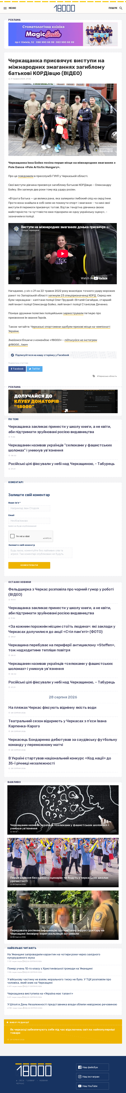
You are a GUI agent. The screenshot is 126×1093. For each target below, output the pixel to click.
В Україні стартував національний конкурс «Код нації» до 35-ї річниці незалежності (59, 761)
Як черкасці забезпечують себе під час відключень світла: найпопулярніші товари (62, 1031)
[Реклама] (63, 34)
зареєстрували (73, 313)
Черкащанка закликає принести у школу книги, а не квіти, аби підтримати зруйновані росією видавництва (59, 610)
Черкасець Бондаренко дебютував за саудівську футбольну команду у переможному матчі (62, 742)
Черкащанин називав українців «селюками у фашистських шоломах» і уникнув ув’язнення (60, 666)
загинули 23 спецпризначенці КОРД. (72, 295)
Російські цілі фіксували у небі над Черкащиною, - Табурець (61, 464)
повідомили (25, 176)
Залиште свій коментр (21, 545)
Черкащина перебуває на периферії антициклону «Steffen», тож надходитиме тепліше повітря (61, 647)
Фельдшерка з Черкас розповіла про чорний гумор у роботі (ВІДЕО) (61, 592)
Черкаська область (107, 376)
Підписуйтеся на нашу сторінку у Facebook (42, 355)
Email (11, 515)
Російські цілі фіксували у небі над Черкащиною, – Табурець (61, 682)
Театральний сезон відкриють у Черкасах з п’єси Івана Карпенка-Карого (57, 723)
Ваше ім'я (14, 503)
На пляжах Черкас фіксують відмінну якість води (52, 707)
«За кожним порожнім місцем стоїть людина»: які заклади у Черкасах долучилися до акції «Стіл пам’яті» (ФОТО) (61, 629)
